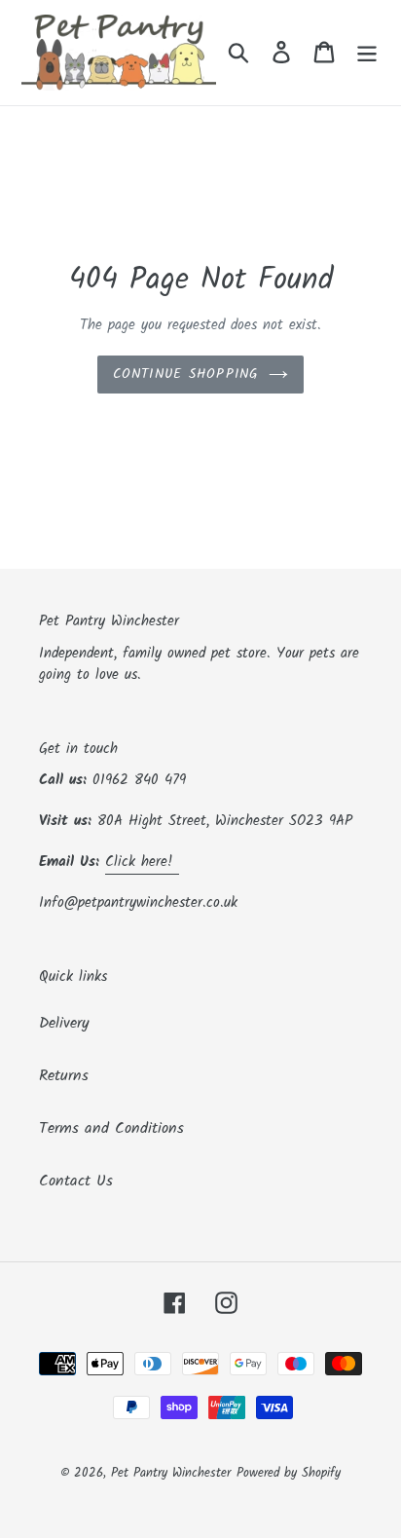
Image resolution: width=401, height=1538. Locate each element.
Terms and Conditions (111, 1128)
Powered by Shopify (289, 1473)
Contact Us (76, 1181)
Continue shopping (186, 374)
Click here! (142, 862)
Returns (64, 1076)
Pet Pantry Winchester (171, 1473)
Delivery (64, 1023)
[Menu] (367, 52)
